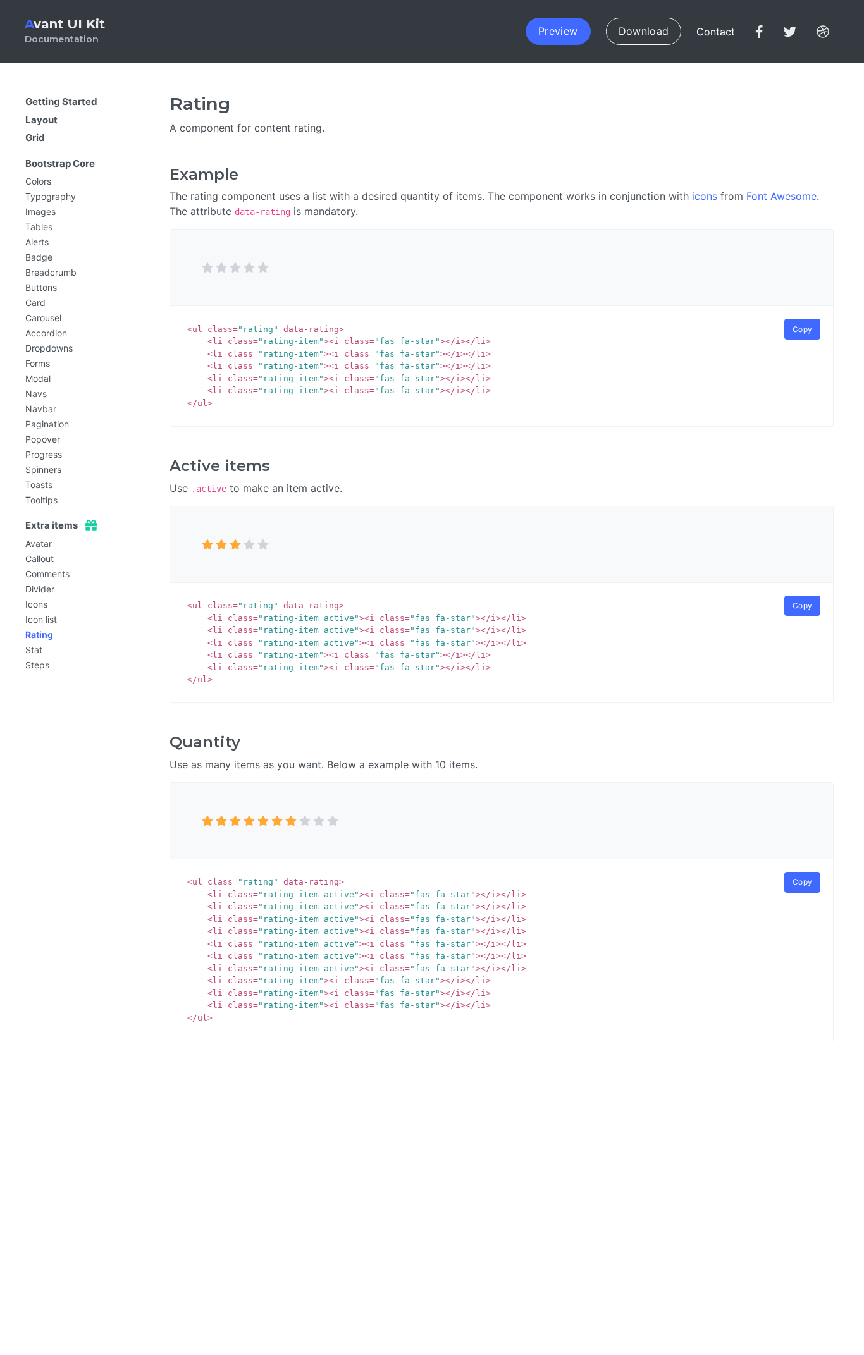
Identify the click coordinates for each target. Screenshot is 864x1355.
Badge (38, 257)
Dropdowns (49, 348)
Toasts (38, 484)
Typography (50, 196)
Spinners (43, 469)
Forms (37, 363)
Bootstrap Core (60, 163)
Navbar (40, 408)
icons (704, 196)
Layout (41, 120)
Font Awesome (781, 196)
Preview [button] (557, 31)
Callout (39, 558)
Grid (35, 138)
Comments (47, 573)
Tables (38, 226)
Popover (42, 439)
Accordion (46, 333)
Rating (39, 634)
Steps (37, 664)
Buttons (41, 287)
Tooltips (41, 499)
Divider (39, 589)
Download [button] (644, 31)
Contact (715, 31)
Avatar (38, 543)
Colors (38, 181)
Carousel (43, 317)
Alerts (37, 241)
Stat (33, 649)
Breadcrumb (51, 272)
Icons (36, 604)
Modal (38, 378)
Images (40, 211)
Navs (36, 393)
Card (35, 302)
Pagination (47, 424)
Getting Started (61, 101)
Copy (802, 329)
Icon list (41, 619)
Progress (43, 454)
